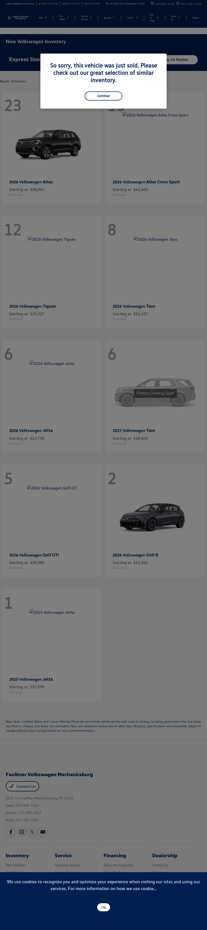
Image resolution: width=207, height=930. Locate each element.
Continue (103, 96)
